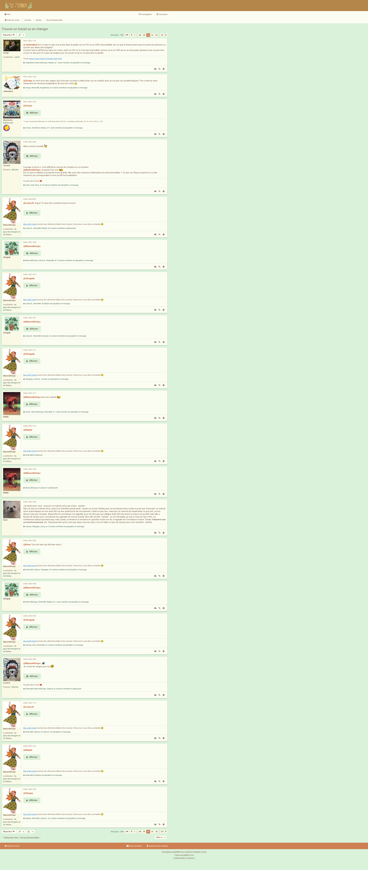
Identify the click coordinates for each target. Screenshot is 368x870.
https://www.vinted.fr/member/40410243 (45, 59)
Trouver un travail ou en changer (25, 29)
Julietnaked (8, 91)
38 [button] (140, 35)
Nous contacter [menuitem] (135, 846)
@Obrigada (28, 278)
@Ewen (27, 544)
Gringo (6, 53)
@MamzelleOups (32, 170)
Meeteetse (8, 120)
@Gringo (27, 80)
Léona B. (6, 166)
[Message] (159, 68)
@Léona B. (28, 203)
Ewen (5, 520)
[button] (127, 35)
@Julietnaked (30, 44)
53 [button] (162, 35)
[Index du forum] (19, 5)
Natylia (5, 417)
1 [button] (134, 35)
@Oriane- (28, 105)
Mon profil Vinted (30, 224)
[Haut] (163, 68)
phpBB (175, 852)
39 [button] (144, 35)
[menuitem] (7, 14)
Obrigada (6, 257)
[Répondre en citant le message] (155, 68)
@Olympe (28, 793)
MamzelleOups (9, 225)
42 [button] (157, 35)
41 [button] (152, 35)
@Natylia (27, 430)
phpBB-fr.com (188, 855)
